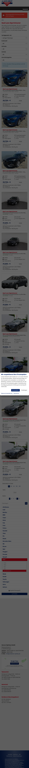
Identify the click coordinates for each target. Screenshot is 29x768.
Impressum (16, 393)
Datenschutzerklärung (6, 393)
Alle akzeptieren (15, 390)
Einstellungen (24, 390)
